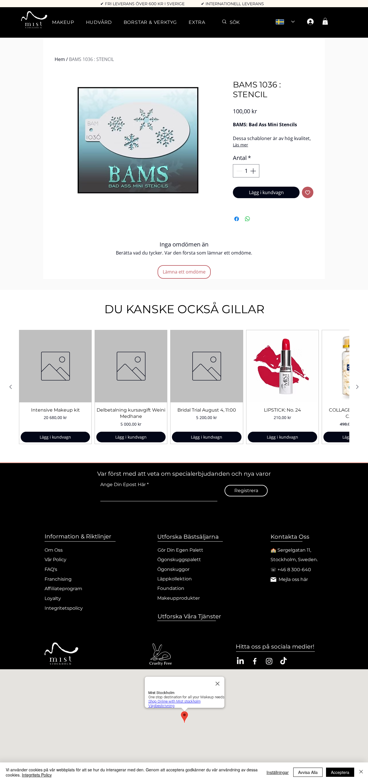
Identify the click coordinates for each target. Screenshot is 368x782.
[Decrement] (239, 171)
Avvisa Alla (308, 772)
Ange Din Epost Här (123, 484)
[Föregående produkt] (10, 386)
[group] (184, 387)
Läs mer (240, 145)
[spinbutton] (246, 171)
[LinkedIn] (240, 661)
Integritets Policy (37, 775)
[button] (63, 22)
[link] (325, 21)
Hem (60, 59)
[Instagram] (269, 661)
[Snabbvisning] (55, 366)
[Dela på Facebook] (236, 218)
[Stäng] (361, 772)
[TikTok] (283, 661)
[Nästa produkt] (357, 386)
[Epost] (273, 579)
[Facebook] (254, 661)
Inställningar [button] (278, 772)
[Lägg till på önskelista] (307, 192)
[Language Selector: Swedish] (285, 22)
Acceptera (340, 772)
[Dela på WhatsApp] (247, 218)
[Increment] (253, 171)
